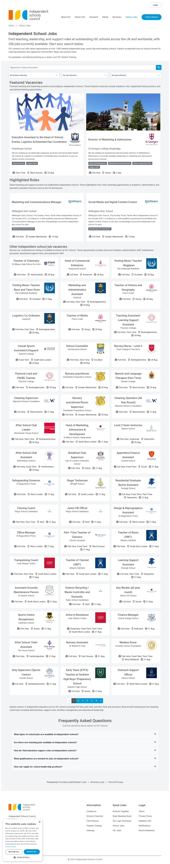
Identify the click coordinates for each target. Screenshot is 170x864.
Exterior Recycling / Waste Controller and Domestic (77, 592)
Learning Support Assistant (128, 562)
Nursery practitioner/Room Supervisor (77, 402)
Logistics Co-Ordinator (26, 315)
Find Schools (93, 821)
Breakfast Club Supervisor (77, 455)
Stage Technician (77, 480)
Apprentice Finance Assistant (128, 455)
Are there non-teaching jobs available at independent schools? (45, 742)
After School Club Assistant (26, 455)
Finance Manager (128, 614)
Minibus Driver (128, 642)
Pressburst (64, 782)
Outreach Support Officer (128, 672)
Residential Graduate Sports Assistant (128, 483)
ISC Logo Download (122, 821)
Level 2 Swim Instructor (128, 425)
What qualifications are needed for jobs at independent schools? (46, 758)
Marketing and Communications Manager (36, 202)
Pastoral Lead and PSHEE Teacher (26, 376)
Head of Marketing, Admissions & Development (77, 430)
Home (11, 25)
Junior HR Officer (77, 508)
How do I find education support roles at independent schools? (45, 750)
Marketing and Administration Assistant (77, 290)
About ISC (66, 17)
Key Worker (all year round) (128, 590)
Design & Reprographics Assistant (128, 510)
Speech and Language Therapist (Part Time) (128, 376)
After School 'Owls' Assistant (26, 645)
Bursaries (116, 17)
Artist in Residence (77, 614)
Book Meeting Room (122, 816)
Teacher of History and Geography (128, 287)
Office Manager (26, 532)
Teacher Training (94, 825)
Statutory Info (145, 821)
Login (155, 5)
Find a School (151, 17)
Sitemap (90, 830)
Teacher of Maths (77, 315)
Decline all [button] (13, 852)
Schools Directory (95, 816)
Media (105, 17)
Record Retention (147, 830)
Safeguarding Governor (26, 480)
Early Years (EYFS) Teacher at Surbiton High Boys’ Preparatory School (77, 676)
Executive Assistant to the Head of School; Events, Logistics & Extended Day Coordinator (39, 139)
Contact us (91, 811)
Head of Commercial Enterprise (77, 263)
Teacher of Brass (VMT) (128, 535)
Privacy (119, 782)
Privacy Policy (145, 816)
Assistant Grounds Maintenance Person (26, 590)
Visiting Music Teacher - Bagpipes (128, 263)
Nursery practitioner (77, 373)
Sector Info (80, 17)
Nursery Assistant (77, 642)
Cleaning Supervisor (26, 398)
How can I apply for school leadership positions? (38, 766)
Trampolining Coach (26, 560)
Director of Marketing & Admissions (109, 139)
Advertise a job (97, 782)
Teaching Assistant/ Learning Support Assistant (128, 320)
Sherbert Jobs (80, 782)
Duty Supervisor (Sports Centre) (26, 672)
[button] (22, 857)
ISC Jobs (117, 830)
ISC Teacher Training (66, 57)
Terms (111, 782)
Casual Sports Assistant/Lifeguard (26, 348)
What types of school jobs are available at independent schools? (46, 734)
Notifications (144, 825)
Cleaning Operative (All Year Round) (128, 400)
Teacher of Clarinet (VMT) (77, 562)
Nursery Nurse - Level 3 (128, 346)
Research (93, 17)
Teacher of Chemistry (26, 260)
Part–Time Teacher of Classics (77, 535)
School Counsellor (77, 346)
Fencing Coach (26, 508)
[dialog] (22, 840)
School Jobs (131, 17)
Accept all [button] (32, 852)
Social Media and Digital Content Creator (112, 202)
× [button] (40, 822)
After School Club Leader (26, 427)
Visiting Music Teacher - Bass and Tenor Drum (26, 287)
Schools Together (121, 811)
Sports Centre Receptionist (26, 617)
